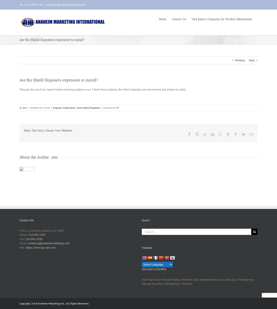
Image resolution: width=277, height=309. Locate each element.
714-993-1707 (37, 235)
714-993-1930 (33, 239)
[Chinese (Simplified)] (161, 258)
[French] (155, 258)
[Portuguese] (166, 258)
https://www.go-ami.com (41, 247)
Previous (240, 60)
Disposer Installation (64, 107)
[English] (144, 258)
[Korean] (172, 258)
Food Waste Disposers (88, 107)
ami (25, 107)
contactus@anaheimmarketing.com (66, 4)
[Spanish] (150, 258)
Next (252, 60)
